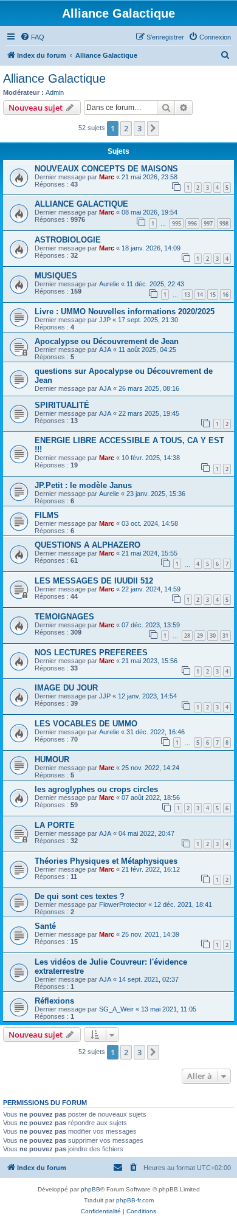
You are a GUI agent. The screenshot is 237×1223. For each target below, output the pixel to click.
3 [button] (139, 128)
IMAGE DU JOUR (66, 687)
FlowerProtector (122, 904)
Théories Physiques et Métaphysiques (106, 861)
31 (225, 635)
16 (225, 294)
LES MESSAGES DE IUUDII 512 (94, 580)
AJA (105, 349)
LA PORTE (55, 825)
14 (200, 294)
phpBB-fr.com (135, 1200)
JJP (105, 319)
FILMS (47, 515)
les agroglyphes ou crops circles (96, 789)
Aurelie (109, 284)
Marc (106, 177)
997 (208, 223)
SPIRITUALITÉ (62, 405)
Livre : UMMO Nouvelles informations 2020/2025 (125, 311)
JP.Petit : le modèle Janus (83, 485)
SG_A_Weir (116, 1009)
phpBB (90, 1189)
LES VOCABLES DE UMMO (86, 723)
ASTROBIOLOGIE (68, 239)
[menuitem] (32, 37)
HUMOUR (52, 759)
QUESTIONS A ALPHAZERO (87, 544)
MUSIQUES (56, 275)
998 (223, 223)
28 (187, 635)
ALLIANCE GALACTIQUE (81, 203)
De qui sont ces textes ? (80, 896)
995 (176, 223)
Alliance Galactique (54, 78)
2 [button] (126, 128)
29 (200, 635)
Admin (55, 92)
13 (187, 294)
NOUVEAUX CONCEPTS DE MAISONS (106, 168)
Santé (45, 926)
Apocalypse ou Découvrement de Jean (107, 341)
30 (213, 635)
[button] (153, 128)
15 (213, 294)
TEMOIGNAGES (64, 616)
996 (192, 223)
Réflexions (54, 1000)
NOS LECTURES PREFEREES (91, 652)
